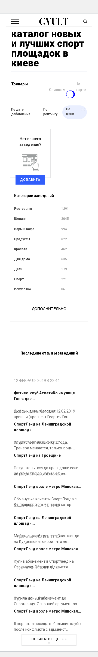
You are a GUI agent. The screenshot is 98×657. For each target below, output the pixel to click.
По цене (70, 111)
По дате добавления (20, 112)
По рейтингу (50, 112)
